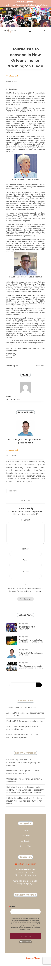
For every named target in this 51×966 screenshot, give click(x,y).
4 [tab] (26, 500)
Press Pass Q (25, 2)
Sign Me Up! (25, 936)
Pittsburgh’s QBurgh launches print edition (31, 654)
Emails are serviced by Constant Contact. (30, 928)
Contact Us (25, 841)
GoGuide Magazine (14, 760)
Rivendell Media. (33, 958)
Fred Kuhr (13, 396)
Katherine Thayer (13, 787)
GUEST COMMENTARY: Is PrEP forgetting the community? (23, 763)
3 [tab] (24, 500)
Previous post (12, 366)
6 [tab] (31, 500)
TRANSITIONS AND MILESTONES (27, 628)
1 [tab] (19, 500)
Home (25, 830)
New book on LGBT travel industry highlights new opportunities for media (24, 801)
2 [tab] (22, 500)
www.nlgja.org (11, 350)
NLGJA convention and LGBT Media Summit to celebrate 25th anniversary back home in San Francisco (25, 790)
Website (25, 571)
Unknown (10, 771)
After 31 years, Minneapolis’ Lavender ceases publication (31, 667)
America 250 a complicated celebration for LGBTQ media (31, 641)
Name (25, 549)
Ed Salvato (11, 798)
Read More (12, 491)
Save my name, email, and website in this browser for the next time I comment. (25, 589)
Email (25, 560)
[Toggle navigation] (30, 31)
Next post (40, 366)
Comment (25, 520)
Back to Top (25, 846)
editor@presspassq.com (25, 864)
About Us (25, 836)
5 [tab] (29, 500)
